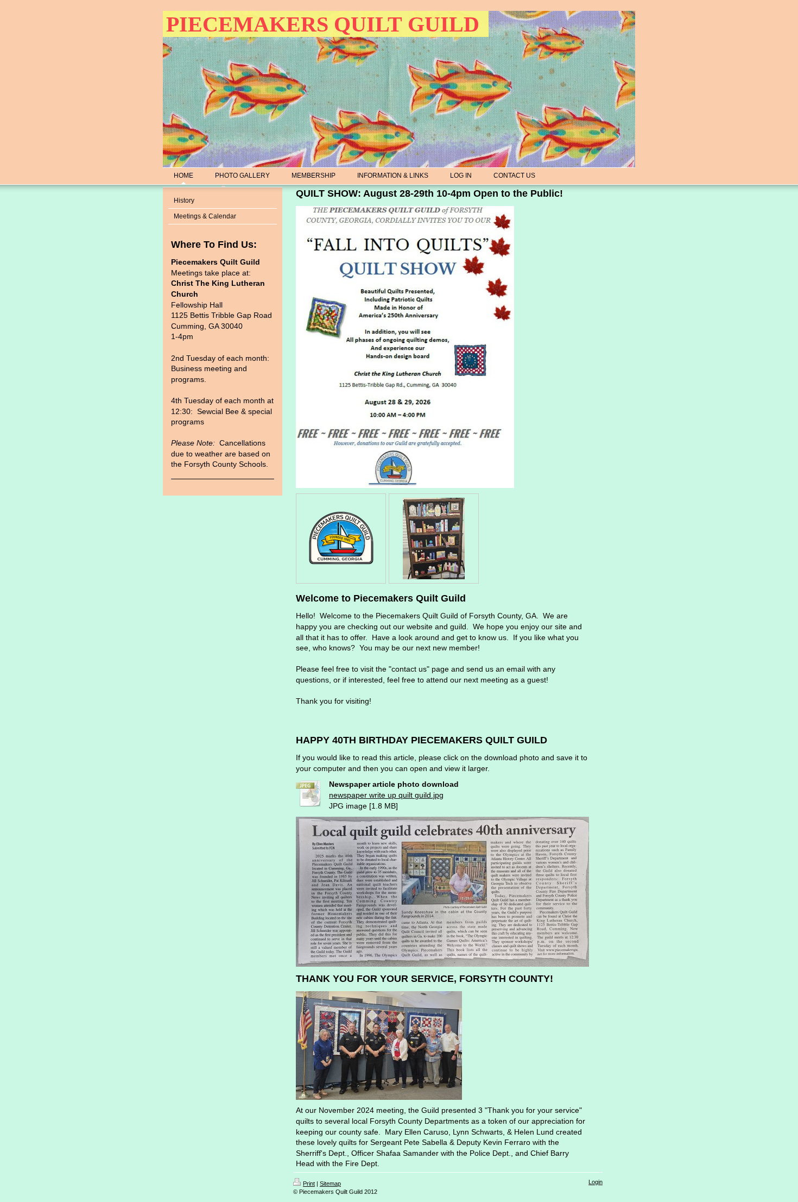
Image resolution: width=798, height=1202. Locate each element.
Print (309, 1183)
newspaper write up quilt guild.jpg (386, 795)
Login (595, 1182)
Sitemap (330, 1183)
